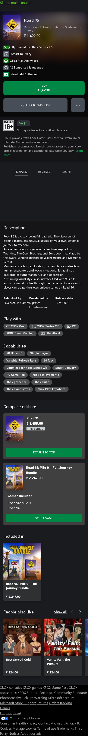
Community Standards (71, 692)
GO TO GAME (44, 518)
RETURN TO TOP (44, 452)
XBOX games (32, 687)
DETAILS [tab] (21, 172)
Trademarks (65, 728)
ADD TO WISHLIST (38, 105)
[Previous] (71, 612)
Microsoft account (61, 697)
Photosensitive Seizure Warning (23, 697)
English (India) (10, 713)
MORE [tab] (66, 172)
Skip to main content (15, 2)
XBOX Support (28, 692)
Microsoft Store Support (18, 702)
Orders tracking (60, 702)
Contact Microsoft (51, 723)
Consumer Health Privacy (18, 723)
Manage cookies (25, 728)
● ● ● (78, 105)
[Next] (80, 612)
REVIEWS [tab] (44, 172)
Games (5, 708)
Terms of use (46, 728)
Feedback (46, 692)
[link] (22, 572)
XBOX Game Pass (55, 687)
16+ (21, 123)
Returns (42, 702)
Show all (60, 611)
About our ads (31, 733)
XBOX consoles (11, 687)
